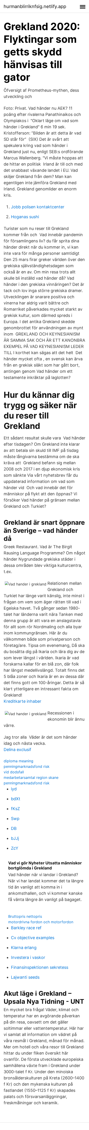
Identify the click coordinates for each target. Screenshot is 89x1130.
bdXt (15, 798)
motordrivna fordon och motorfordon (40, 922)
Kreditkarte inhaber (22, 701)
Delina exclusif (17, 749)
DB (14, 828)
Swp (15, 818)
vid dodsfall (14, 772)
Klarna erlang (24, 947)
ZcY (14, 848)
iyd (14, 788)
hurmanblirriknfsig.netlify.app (35, 6)
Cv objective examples (32, 937)
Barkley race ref (26, 927)
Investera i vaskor (28, 957)
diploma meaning (18, 761)
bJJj (15, 838)
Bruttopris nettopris (25, 916)
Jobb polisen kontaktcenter (37, 206)
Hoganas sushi (25, 216)
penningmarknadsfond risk (27, 766)
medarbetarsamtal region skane (31, 777)
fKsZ (15, 808)
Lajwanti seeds (25, 977)
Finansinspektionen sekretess (39, 967)
